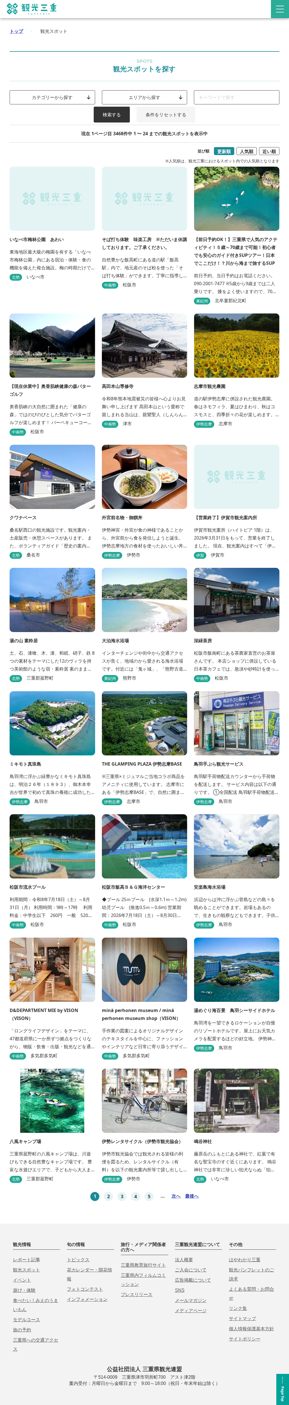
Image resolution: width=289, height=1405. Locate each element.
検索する (112, 114)
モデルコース (26, 1319)
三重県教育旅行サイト (143, 1265)
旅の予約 (22, 1329)
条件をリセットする (166, 114)
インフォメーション (87, 1299)
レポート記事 (26, 1259)
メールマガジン (191, 1300)
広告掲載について (193, 1280)
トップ (16, 31)
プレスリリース (136, 1294)
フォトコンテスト (85, 1289)
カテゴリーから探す (52, 97)
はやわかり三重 (244, 1259)
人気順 (246, 151)
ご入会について (191, 1269)
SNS (180, 1290)
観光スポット (26, 1269)
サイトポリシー (244, 1339)
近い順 (269, 151)
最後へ (192, 1196)
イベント (22, 1280)
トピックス (78, 1259)
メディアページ (191, 1310)
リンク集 (238, 1308)
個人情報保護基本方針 (251, 1328)
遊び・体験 (24, 1290)
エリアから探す (144, 97)
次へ (176, 1196)
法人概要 (184, 1259)
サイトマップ (242, 1318)
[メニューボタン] (280, 9)
